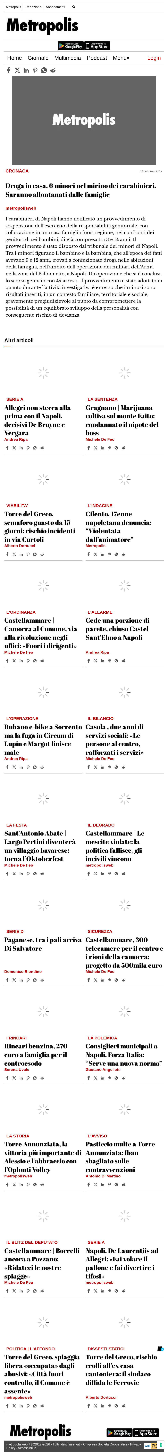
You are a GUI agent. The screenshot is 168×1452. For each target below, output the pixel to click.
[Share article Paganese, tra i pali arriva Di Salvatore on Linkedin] (21, 980)
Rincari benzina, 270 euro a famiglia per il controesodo (35, 1054)
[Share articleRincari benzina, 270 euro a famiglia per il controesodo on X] (14, 1078)
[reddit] (53, 70)
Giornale (38, 58)
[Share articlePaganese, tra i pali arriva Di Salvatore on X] (14, 980)
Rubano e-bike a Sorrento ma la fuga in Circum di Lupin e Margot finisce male (43, 739)
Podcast (97, 58)
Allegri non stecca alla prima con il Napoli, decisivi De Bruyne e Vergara (37, 420)
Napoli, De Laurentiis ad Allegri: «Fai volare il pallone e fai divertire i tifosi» (122, 1263)
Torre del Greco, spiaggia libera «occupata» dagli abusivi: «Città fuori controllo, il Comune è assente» (42, 1373)
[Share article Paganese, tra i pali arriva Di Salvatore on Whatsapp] (35, 980)
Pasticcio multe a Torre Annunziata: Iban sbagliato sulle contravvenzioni (120, 1156)
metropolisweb (100, 865)
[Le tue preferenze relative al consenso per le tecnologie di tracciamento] (161, 1445)
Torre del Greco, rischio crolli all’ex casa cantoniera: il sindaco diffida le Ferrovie (121, 1369)
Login (154, 58)
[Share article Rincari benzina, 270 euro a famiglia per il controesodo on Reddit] (42, 1078)
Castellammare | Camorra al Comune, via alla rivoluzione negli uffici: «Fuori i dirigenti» (40, 633)
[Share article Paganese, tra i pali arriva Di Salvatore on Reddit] (42, 980)
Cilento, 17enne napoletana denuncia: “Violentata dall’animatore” (118, 526)
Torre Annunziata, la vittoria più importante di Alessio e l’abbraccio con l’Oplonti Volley (42, 1156)
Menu (120, 58)
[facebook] (9, 70)
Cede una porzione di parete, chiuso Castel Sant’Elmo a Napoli (117, 628)
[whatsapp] (44, 70)
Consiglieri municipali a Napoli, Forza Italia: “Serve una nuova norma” (124, 1054)
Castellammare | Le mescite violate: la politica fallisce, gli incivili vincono (115, 846)
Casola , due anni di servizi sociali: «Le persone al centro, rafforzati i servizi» (115, 739)
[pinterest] (35, 70)
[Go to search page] (74, 7)
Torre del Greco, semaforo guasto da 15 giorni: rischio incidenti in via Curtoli (39, 526)
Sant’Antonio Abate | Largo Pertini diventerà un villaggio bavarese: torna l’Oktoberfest (40, 846)
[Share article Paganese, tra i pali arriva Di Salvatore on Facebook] (7, 980)
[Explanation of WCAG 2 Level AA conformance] (153, 1448)
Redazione (33, 7)
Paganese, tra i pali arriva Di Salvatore (43, 943)
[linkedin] (26, 70)
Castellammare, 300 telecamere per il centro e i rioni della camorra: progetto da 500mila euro (124, 952)
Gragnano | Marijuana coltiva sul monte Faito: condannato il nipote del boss (122, 420)
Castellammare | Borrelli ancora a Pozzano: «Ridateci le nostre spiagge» (42, 1263)
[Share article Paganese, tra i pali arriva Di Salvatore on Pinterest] (28, 980)
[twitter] (17, 70)
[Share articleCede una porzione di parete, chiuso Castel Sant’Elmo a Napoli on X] (96, 661)
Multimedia (67, 58)
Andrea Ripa (16, 439)
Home (14, 58)
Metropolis (13, 7)
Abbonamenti (55, 7)
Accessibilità (27, 1448)
